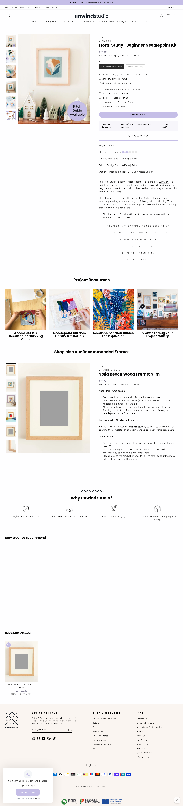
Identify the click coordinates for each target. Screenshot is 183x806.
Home (102, 37)
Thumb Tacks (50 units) (113, 106)
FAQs (54, 7)
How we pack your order (138, 239)
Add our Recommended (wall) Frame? (126, 75)
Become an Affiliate (102, 744)
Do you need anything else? (120, 89)
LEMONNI (164, 181)
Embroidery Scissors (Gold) (114, 93)
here (133, 413)
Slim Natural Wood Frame (114, 79)
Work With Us (143, 757)
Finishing (88, 21)
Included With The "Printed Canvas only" (138, 233)
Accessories (70, 21)
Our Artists (142, 740)
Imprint (140, 731)
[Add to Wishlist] (8, 549)
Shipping (115, 55)
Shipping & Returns (145, 723)
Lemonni (105, 41)
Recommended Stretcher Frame (117, 102)
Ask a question (138, 260)
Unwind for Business (146, 753)
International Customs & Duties (151, 727)
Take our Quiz (26, 7)
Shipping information (138, 253)
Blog (48, 7)
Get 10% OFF (11, 7)
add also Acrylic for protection (116, 83)
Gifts (133, 21)
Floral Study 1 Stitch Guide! (117, 217)
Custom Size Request (138, 246)
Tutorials (97, 723)
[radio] (111, 66)
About (145, 21)
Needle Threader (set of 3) (114, 97)
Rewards (39, 7)
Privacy (104, 786)
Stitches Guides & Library (112, 21)
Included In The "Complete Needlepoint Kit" (138, 226)
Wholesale (141, 748)
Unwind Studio (110, 370)
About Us (141, 735)
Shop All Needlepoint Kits (104, 718)
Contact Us (142, 718)
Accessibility (142, 744)
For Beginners (51, 21)
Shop (35, 21)
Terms (97, 786)
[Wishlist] (169, 15)
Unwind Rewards (100, 735)
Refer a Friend (99, 740)
